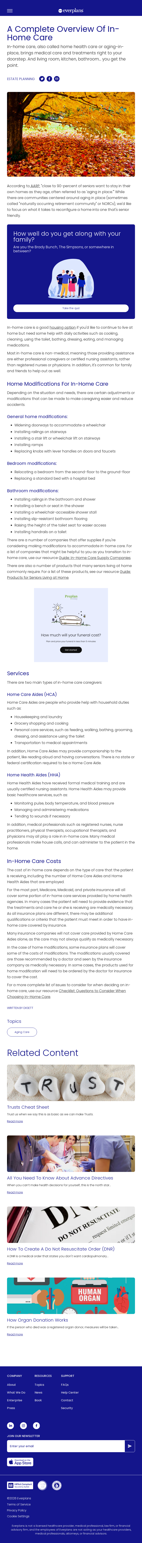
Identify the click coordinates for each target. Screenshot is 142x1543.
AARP (35, 186)
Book (38, 1400)
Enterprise (14, 1400)
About (11, 1385)
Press (11, 1408)
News (38, 1392)
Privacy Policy (16, 1510)
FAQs (65, 1385)
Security (67, 1408)
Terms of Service (19, 1504)
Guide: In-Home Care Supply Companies (95, 557)
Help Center (70, 1392)
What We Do (16, 1392)
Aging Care (22, 1032)
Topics (39, 1385)
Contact (67, 1400)
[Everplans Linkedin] (10, 1428)
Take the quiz (71, 308)
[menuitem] (16, 1385)
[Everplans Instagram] (23, 1428)
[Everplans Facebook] (36, 1428)
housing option (63, 327)
